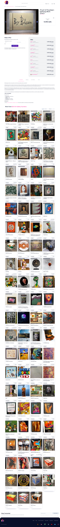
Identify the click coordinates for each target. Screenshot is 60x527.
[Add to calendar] (54, 18)
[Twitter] (48, 524)
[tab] (21, 80)
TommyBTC (32, 45)
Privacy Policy (46, 520)
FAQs (36, 520)
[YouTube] (51, 524)
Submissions (51, 520)
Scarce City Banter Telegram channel (12, 102)
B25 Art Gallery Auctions (10, 6)
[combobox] (32, 3)
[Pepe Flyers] (45, 524)
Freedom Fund (56, 520)
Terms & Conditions (41, 520)
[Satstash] (37, 524)
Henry (31, 59)
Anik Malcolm (42, 14)
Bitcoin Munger (34, 74)
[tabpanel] (30, 93)
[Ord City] (41, 524)
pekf (31, 41)
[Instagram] (58, 524)
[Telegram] (54, 524)
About (33, 520)
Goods (48, 3)
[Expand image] (21, 22)
